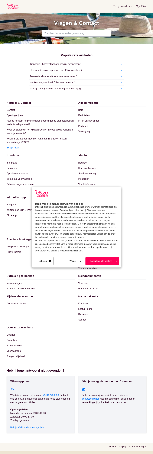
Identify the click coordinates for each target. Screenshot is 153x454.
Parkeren (83, 126)
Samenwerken (14, 345)
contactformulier (90, 398)
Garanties (12, 340)
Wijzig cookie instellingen (132, 446)
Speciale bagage (87, 168)
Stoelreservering (87, 173)
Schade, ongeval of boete (20, 184)
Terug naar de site (122, 6)
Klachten (83, 303)
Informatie (12, 162)
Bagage (82, 162)
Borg (80, 110)
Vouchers (83, 283)
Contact (11, 110)
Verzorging (84, 131)
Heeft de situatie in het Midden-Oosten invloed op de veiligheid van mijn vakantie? (40, 131)
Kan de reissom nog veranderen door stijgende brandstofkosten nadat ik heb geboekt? (40, 122)
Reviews (83, 314)
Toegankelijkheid (16, 356)
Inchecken (83, 179)
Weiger (72, 261)
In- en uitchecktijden (89, 120)
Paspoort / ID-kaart (88, 288)
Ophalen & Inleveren (17, 173)
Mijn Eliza (141, 6)
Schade (82, 319)
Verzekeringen (14, 283)
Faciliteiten (84, 115)
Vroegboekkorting (87, 268)
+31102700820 (51, 395)
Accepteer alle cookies (101, 261)
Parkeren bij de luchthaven (21, 288)
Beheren (43, 261)
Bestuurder (12, 168)
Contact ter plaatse (16, 303)
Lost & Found (85, 309)
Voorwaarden (14, 351)
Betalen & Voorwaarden (19, 179)
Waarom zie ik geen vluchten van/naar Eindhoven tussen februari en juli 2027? (37, 140)
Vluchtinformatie (86, 184)
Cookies (11, 335)
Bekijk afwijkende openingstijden (27, 427)
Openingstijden (15, 115)
